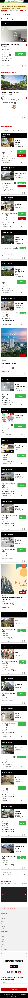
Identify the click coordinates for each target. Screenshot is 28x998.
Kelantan (3, 926)
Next (26, 45)
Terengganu (4, 949)
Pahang (3, 934)
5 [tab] (17, 122)
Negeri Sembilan (5, 931)
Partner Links (4, 956)
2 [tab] (14, 69)
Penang (3, 918)
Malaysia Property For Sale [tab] (9, 908)
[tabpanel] (14, 45)
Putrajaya (3, 941)
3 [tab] (16, 69)
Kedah (2, 923)
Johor (2, 921)
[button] (20, 130)
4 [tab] (16, 122)
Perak (2, 936)
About (2, 953)
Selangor (3, 916)
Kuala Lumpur (4, 913)
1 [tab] (13, 69)
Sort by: (14, 130)
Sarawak (3, 947)
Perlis (2, 939)
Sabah (2, 944)
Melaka (2, 929)
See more (24, 72)
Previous (1, 45)
